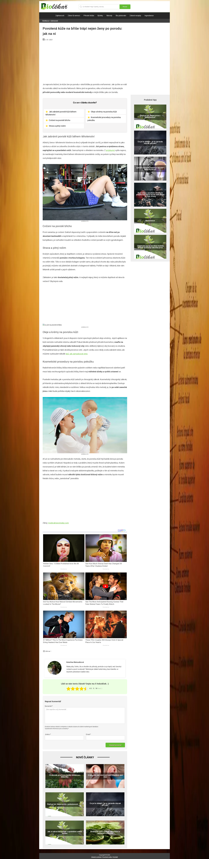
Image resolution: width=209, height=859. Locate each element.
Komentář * (49, 706)
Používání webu (107, 857)
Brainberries (64, 569)
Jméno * (48, 734)
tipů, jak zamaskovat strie (77, 354)
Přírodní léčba (88, 16)
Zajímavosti (59, 16)
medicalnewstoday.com (58, 523)
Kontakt (115, 857)
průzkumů (110, 150)
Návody (109, 16)
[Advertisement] (85, 61)
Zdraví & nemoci (74, 16)
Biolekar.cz (45, 20)
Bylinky (100, 16)
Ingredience (149, 16)
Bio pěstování (121, 16)
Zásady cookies (96, 857)
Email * (88, 734)
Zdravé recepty (135, 16)
